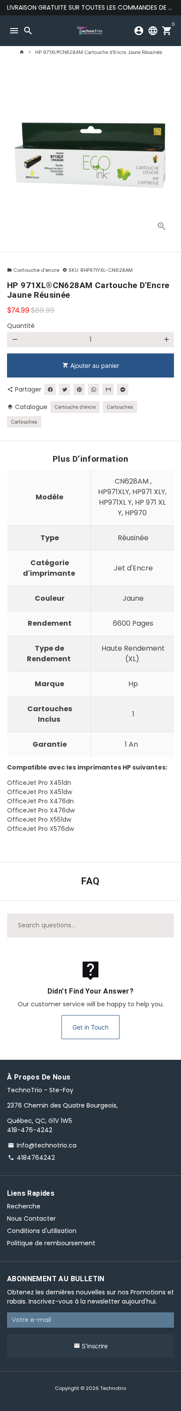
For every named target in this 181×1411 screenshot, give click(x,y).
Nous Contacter (31, 1218)
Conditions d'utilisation (41, 1230)
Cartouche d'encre (33, 270)
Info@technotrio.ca (42, 1145)
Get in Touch (90, 1027)
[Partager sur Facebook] (50, 389)
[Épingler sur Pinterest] (79, 389)
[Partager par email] (108, 389)
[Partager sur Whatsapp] (93, 389)
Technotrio (113, 1388)
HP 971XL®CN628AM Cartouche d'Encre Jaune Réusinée (98, 52)
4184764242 (31, 1157)
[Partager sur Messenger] (122, 389)
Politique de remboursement (51, 1243)
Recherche (23, 1206)
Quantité (21, 325)
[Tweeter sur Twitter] (64, 389)
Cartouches (120, 407)
